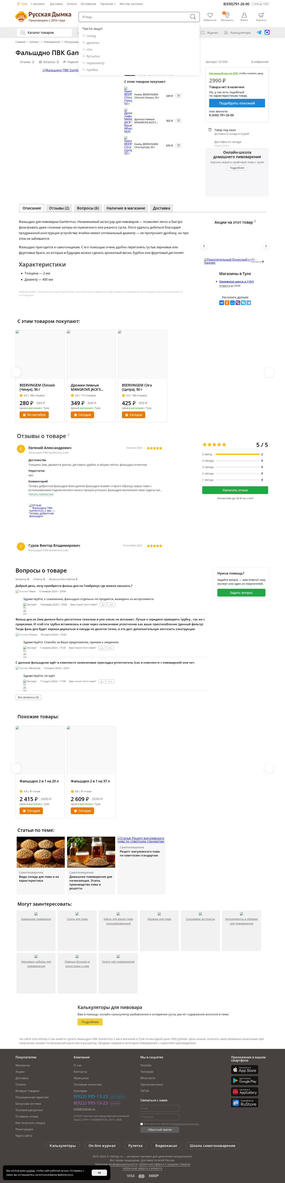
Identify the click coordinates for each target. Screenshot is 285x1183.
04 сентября (36, 415)
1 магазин (38, 4)
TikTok (144, 1091)
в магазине (33, 408)
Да (103, 604)
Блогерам (80, 1091)
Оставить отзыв (27, 1116)
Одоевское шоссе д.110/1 (236, 281)
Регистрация (24, 1129)
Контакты (80, 1071)
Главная (21, 42)
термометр (95, 63)
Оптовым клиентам (88, 1084)
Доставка (56, 4)
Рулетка (135, 1145)
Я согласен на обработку (171, 1123)
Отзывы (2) (59, 208)
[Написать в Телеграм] (259, 32)
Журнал (212, 32)
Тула (23, 4)
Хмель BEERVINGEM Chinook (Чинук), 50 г (146, 96)
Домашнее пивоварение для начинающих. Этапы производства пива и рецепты (90, 882)
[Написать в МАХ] (267, 32)
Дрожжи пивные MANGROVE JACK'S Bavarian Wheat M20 (146, 122)
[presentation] (204, 246)
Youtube (145, 1065)
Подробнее (237, 168)
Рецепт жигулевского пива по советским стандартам (140, 853)
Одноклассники (151, 1084)
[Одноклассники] (227, 302)
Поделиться (75, 62)
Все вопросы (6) (28, 697)
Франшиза (81, 1078)
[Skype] (243, 302)
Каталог (34, 42)
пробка (92, 69)
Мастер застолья (131, 4)
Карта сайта (24, 1135)
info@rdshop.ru (84, 1109)
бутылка (93, 56)
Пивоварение (52, 42)
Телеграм (146, 1071)
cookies (30, 1170)
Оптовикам (88, 4)
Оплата (72, 4)
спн (89, 49)
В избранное (260, 62)
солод (91, 36)
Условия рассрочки (29, 1110)
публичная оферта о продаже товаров (164, 1164)
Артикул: (216, 62)
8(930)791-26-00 (236, 4)
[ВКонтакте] (221, 302)
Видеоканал (166, 1145)
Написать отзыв (235, 490)
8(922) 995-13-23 (91, 1096)
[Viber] (238, 302)
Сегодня (84, 415)
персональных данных (186, 1123)
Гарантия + (108, 4)
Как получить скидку (30, 1123)
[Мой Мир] (232, 302)
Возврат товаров (27, 1091)
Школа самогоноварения (212, 1145)
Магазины (23, 1065)
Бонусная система (28, 1103)
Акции (20, 1071)
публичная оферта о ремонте (142, 1168)
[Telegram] (248, 302)
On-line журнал (102, 1145)
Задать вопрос (241, 593)
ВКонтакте (147, 1078)
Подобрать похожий (237, 103)
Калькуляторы (241, 32)
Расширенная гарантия (32, 1097)
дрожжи (92, 42)
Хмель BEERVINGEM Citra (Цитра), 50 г (146, 145)
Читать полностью (41, 494)
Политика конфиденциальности (116, 1164)
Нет (111, 604)
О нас (78, 1065)
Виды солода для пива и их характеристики (39, 878)
